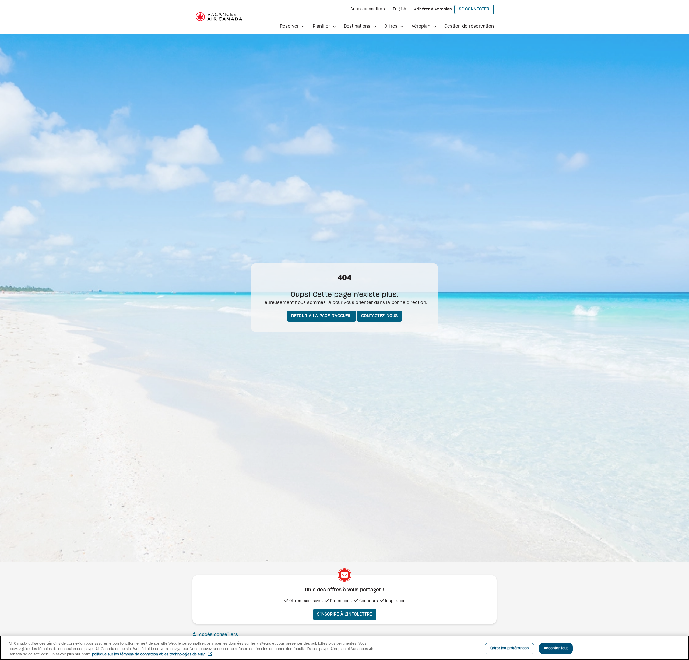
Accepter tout (556, 648)
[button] (292, 26)
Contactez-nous (379, 316)
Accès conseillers (367, 9)
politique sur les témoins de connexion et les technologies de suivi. (149, 654)
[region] (344, 648)
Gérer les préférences (509, 648)
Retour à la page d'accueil (321, 316)
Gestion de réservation (469, 26)
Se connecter (476, 9)
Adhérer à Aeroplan (433, 9)
